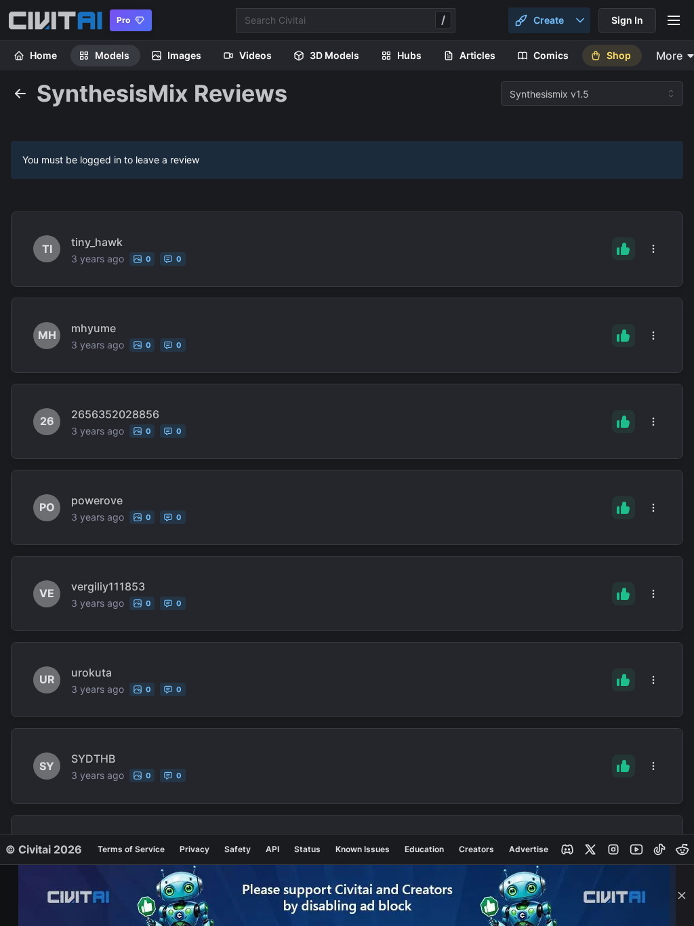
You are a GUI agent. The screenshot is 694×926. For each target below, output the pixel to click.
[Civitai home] (55, 20)
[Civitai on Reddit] (682, 849)
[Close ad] (682, 895)
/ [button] (443, 19)
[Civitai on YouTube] (636, 849)
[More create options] (580, 20)
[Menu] (673, 20)
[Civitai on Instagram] (613, 849)
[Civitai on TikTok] (659, 849)
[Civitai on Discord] (567, 849)
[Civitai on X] (590, 849)
